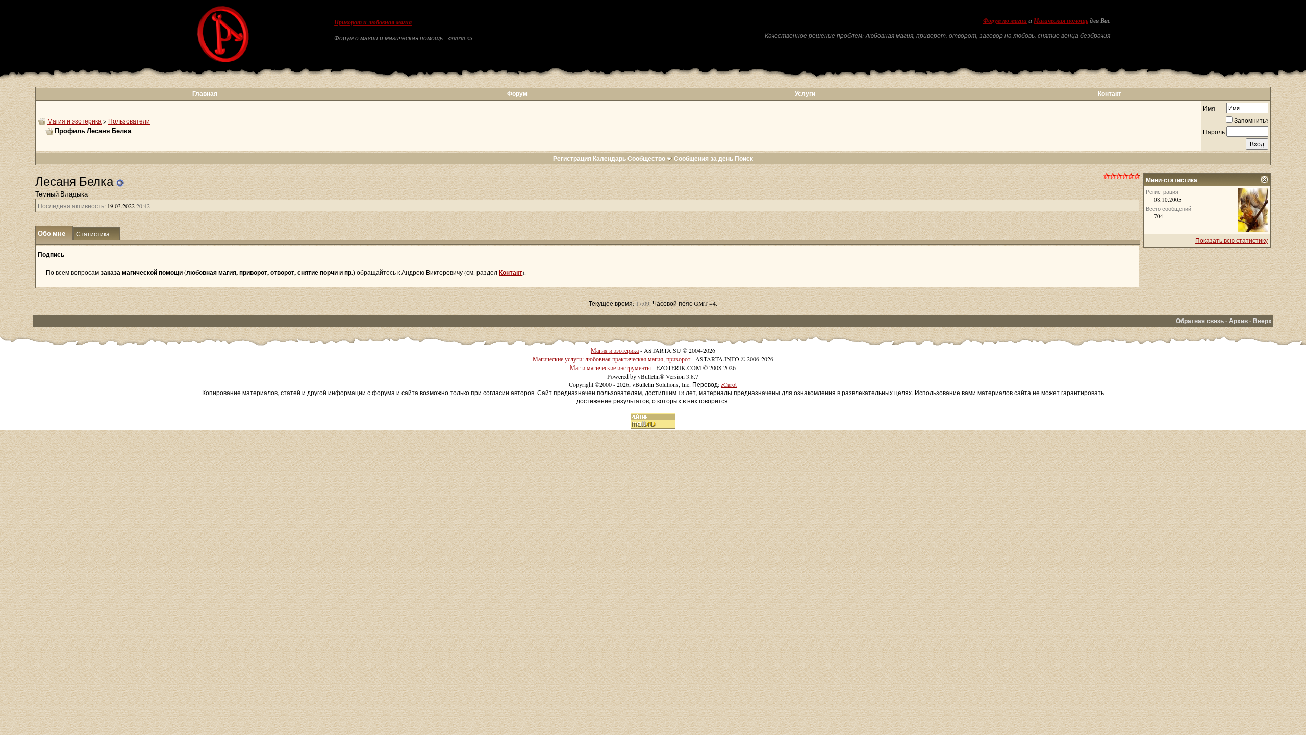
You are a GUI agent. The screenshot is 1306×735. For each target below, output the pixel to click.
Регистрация (572, 158)
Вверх (1262, 320)
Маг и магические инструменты (610, 367)
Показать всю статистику (1231, 240)
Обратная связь (1200, 320)
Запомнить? (1251, 120)
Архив (1238, 320)
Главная (204, 93)
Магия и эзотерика (74, 121)
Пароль (1214, 132)
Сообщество (646, 158)
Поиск (744, 158)
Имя (1209, 108)
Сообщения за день (703, 158)
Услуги (805, 93)
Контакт (1109, 93)
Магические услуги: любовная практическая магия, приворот (611, 359)
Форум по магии (1005, 20)
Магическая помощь (1061, 20)
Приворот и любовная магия (373, 22)
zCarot (729, 384)
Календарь (609, 158)
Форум (517, 93)
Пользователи (129, 121)
